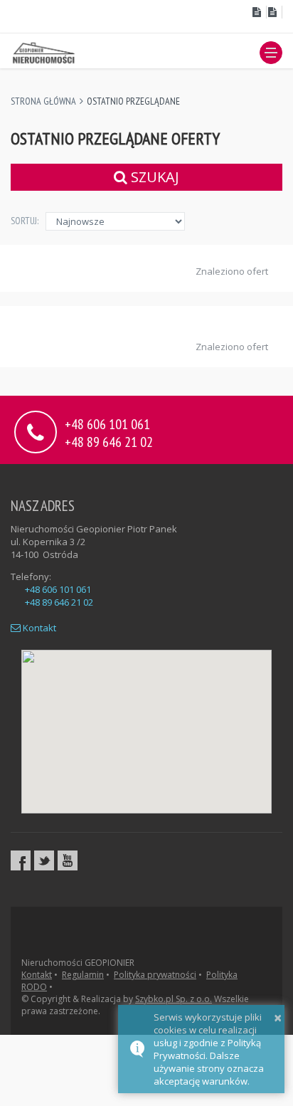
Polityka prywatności (155, 975)
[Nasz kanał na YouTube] (68, 860)
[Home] (45, 52)
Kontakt (38, 627)
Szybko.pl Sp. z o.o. (173, 999)
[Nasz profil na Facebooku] (21, 860)
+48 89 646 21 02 (109, 441)
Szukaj (153, 176)
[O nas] (258, 12)
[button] (271, 52)
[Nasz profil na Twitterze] (44, 860)
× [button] (278, 1017)
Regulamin (83, 975)
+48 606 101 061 (58, 589)
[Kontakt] (274, 12)
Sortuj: (24, 220)
